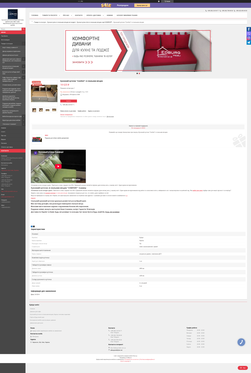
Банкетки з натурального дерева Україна (10, 111)
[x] (34, 227)
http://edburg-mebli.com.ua (9, 191)
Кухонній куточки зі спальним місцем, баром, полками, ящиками (50, 314)
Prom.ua (135, 356)
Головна (34, 15)
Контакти (78, 15)
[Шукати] (23, 29)
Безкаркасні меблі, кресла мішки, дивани (43, 320)
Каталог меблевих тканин (127, 15)
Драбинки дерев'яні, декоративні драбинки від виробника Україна (10, 97)
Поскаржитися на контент (132, 359)
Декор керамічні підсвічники (11, 51)
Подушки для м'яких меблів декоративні (57, 138)
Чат (244, 368)
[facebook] (32, 227)
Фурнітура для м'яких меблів (11, 120)
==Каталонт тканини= (9, 124)
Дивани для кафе (35, 311)
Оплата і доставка (7, 147)
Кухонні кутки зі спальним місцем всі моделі (10, 67)
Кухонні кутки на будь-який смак (11, 73)
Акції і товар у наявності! (10, 47)
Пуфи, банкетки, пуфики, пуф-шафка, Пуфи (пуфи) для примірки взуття (11, 79)
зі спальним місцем (56, 193)
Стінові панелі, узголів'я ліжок (11, 85)
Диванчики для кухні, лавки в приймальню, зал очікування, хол (11, 60)
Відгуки (3, 139)
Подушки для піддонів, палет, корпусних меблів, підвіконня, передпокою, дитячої (11, 90)
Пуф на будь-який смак (37, 317)
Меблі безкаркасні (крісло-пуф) (12, 116)
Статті (3, 132)
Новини (3, 128)
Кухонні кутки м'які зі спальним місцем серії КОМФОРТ (94, 22)
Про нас (3, 135)
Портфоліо (4, 36)
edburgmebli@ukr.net (7, 197)
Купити (68, 101)
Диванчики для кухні (36, 323)
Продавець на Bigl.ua (125, 357)
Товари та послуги (7, 43)
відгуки (33, 198)
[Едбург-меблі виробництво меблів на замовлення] (12, 14)
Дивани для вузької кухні (10, 55)
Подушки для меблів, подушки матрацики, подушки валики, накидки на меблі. (11, 105)
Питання (4, 143)
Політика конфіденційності (147, 359)
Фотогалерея (5, 40)
